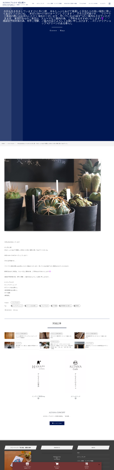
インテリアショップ (17, 305)
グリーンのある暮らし (31, 305)
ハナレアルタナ (15, 302)
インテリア (18, 343)
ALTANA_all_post (54, 341)
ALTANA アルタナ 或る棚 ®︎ (14, 3)
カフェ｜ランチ (81, 457)
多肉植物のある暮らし (66, 305)
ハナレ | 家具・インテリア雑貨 (85, 461)
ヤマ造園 (54, 305)
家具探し (77, 305)
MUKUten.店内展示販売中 (21, 333)
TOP (78, 452)
